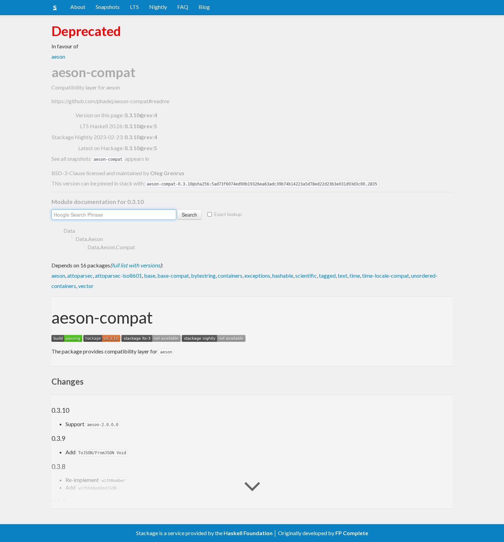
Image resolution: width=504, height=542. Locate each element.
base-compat (173, 275)
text (342, 275)
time (354, 275)
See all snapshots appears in (100, 158)
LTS (134, 6)
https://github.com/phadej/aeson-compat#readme (110, 101)
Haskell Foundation (248, 533)
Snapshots (108, 6)
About (77, 6)
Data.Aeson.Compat (111, 247)
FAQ (182, 6)
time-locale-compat (385, 275)
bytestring (203, 275)
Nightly (158, 6)
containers (230, 275)
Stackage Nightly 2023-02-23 (87, 137)
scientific (306, 275)
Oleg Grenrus (167, 173)
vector (86, 285)
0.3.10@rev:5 (140, 126)
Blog (204, 6)
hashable (282, 275)
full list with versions (136, 265)
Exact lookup (228, 214)
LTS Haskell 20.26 (101, 126)
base (149, 275)
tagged (327, 275)
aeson (58, 56)
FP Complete (351, 533)
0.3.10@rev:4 (140, 137)
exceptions (257, 275)
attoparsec (80, 275)
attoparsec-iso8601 (118, 275)
